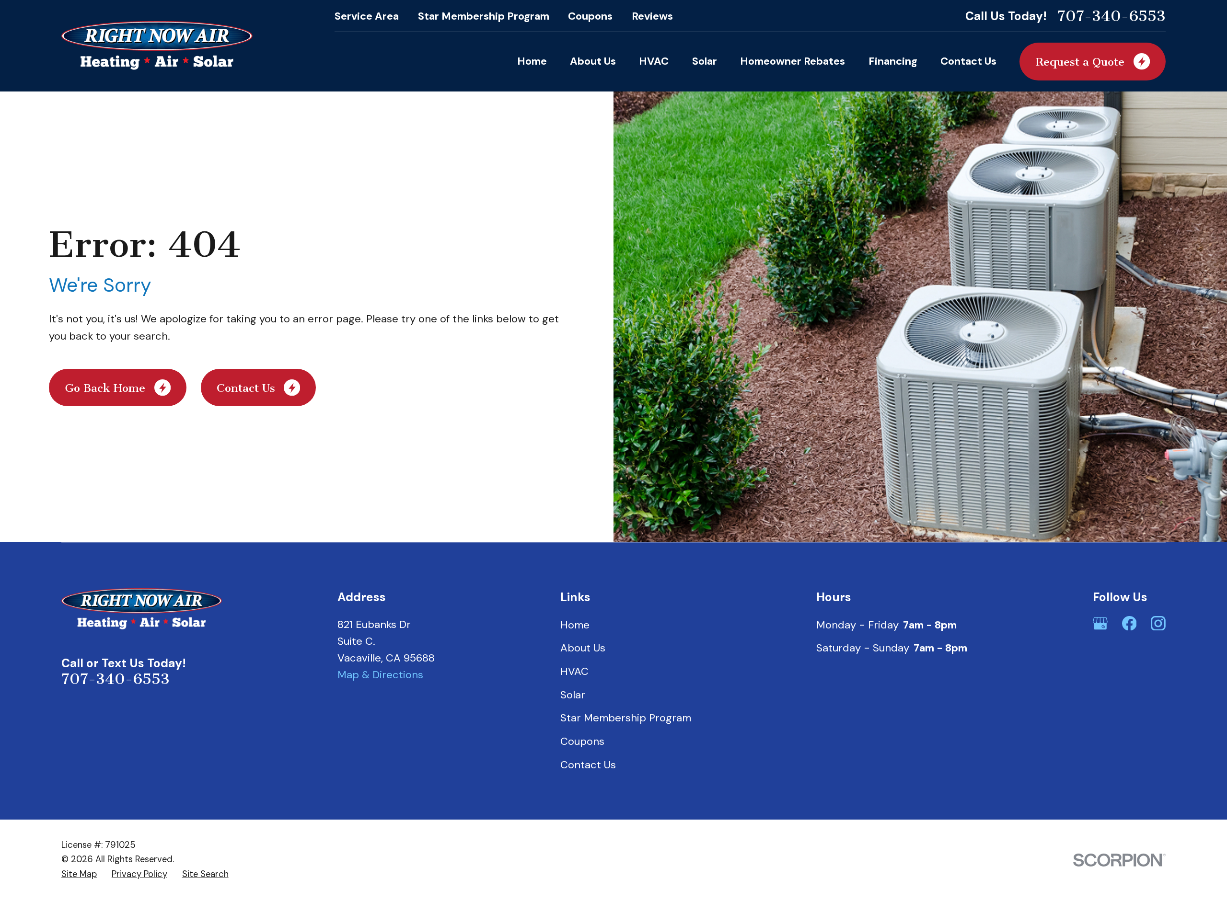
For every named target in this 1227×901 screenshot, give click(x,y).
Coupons (590, 16)
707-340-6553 (1111, 16)
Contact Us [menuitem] (968, 61)
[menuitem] (79, 874)
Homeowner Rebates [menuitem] (792, 61)
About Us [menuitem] (593, 61)
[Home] (157, 46)
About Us (582, 648)
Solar (572, 695)
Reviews (652, 16)
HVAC (574, 671)
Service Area (367, 16)
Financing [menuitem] (892, 61)
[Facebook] (1129, 623)
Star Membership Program (483, 16)
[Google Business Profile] (1100, 623)
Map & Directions (380, 675)
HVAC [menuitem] (654, 61)
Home (575, 625)
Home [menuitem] (532, 61)
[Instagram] (1158, 623)
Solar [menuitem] (704, 61)
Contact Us (588, 765)
